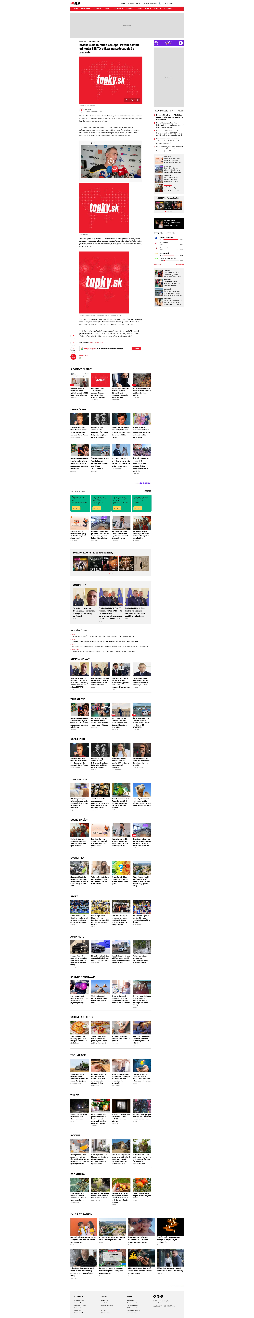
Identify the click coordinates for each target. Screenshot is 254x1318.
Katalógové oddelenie (133, 1308)
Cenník (102, 1308)
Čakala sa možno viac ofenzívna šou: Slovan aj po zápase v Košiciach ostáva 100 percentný (79, 919)
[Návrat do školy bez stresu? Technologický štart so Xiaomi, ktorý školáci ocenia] (100, 830)
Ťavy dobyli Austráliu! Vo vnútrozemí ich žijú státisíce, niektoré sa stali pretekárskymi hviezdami (142, 802)
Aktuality (135, 1007)
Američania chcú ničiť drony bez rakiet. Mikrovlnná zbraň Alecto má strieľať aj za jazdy (79, 1077)
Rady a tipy (115, 1043)
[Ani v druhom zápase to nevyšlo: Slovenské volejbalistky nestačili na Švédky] (142, 907)
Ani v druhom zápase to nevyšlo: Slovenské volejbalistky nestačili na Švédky (141, 919)
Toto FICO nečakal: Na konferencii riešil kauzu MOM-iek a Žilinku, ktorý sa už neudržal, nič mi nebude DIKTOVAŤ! (79, 682)
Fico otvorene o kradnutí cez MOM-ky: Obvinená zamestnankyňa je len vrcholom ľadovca (100, 681)
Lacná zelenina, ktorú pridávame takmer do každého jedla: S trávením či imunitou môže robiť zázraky (98, 1118)
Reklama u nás (104, 1300)
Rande (91, 343)
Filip (144, 3)
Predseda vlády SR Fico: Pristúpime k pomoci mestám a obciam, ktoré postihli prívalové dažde (135, 612)
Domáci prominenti (75, 767)
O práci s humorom (75, 1005)
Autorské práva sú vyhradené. (161, 1302)
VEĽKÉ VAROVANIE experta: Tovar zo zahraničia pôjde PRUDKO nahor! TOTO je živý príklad (173, 303)
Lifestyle (157, 9)
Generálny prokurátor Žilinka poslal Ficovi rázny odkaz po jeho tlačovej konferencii (84, 612)
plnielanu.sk (115, 848)
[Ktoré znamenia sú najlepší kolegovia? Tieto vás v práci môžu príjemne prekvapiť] (79, 987)
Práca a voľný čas (95, 1005)
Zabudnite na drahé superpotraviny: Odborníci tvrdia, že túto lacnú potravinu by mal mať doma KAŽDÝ (100, 803)
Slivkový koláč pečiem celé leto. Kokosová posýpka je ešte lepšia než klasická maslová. (99, 1039)
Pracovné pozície (77, 491)
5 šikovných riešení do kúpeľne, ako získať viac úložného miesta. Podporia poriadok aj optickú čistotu (99, 1159)
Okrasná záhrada (95, 1200)
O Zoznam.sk (78, 1296)
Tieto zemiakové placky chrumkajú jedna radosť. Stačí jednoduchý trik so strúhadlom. (78, 1039)
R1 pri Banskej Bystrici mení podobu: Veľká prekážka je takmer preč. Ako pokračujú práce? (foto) (141, 881)
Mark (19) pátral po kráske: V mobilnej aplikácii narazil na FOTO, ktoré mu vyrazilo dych (79, 391)
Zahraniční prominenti (138, 767)
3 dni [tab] (172, 110)
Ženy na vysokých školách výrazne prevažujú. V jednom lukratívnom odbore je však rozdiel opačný (142, 1000)
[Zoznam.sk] (158, 1306)
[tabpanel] (169, 133)
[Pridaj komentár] (73, 336)
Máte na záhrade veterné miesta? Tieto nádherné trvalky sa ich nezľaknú (100, 1195)
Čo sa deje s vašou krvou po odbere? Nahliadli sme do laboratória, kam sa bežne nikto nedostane (100, 534)
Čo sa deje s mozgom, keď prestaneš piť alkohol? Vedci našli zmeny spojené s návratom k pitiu (99, 1078)
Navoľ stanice (157, 264)
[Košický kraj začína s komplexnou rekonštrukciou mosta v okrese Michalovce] (142, 947)
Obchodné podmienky (107, 1305)
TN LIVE (74, 1095)
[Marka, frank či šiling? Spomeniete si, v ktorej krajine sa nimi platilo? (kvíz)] (121, 868)
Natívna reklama (105, 1313)
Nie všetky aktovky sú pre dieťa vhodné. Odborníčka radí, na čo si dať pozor (142, 1116)
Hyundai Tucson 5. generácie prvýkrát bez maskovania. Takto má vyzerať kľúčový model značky (78, 960)
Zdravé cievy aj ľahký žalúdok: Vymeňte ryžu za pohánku (121, 1038)
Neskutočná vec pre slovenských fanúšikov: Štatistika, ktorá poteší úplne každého (141, 534)
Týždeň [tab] (180, 110)
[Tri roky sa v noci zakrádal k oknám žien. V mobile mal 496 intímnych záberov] (121, 1106)
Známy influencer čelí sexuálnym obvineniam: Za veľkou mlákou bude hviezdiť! (141, 761)
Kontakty (130, 1296)
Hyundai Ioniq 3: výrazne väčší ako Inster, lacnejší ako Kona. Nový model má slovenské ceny (121, 959)
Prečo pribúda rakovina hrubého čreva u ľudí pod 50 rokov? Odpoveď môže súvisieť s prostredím (121, 1078)
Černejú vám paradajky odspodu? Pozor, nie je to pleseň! (142, 1195)
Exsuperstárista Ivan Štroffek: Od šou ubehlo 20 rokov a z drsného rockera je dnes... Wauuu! (103, 636)
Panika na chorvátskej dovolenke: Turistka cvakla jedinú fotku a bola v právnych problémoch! (103, 651)
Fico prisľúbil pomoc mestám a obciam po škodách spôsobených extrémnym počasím (140, 681)
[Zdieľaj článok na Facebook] (73, 343)
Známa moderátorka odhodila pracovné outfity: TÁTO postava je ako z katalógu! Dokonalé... (120, 762)
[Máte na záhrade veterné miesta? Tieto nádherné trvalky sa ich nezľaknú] (100, 1185)
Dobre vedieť (73, 540)
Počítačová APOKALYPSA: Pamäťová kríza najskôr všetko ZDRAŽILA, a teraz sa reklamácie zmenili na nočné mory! (110, 646)
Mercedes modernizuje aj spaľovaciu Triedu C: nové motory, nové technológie (100, 958)
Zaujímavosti (118, 9)
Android (135, 1083)
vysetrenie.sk (94, 810)
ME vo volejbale (137, 924)
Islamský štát (115, 399)
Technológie (78, 1055)
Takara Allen (99, 343)
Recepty (114, 1204)
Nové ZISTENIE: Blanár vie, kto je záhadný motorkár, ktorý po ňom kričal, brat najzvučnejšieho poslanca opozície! (121, 682)
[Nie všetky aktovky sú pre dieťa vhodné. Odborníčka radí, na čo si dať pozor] (142, 1106)
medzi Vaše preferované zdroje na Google (103, 349)
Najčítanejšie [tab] (161, 110)
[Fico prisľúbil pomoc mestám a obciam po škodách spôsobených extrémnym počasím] (142, 669)
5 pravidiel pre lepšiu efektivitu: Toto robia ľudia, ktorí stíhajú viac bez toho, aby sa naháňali (121, 999)
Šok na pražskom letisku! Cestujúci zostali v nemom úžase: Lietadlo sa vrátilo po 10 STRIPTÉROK (141, 722)
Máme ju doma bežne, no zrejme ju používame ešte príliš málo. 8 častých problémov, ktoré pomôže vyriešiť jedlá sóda (79, 1159)
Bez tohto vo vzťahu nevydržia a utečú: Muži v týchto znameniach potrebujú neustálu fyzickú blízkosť (173, 225)
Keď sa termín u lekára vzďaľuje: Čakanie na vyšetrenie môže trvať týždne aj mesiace (120, 534)
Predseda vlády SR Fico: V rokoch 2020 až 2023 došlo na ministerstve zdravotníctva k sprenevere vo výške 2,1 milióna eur (110, 613)
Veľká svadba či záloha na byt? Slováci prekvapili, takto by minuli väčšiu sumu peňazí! (100, 880)
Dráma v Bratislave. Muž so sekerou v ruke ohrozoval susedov (78, 1116)
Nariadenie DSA (78, 1313)
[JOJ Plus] (156, 259)
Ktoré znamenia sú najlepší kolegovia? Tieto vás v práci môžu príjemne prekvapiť (79, 999)
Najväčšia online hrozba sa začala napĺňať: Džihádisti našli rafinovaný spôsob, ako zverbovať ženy (120, 392)
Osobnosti (93, 769)
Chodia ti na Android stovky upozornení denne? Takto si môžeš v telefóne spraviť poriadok (142, 1077)
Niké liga (72, 924)
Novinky (114, 965)
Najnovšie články (79, 630)
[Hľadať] (181, 9)
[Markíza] (156, 238)
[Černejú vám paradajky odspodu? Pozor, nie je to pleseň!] (142, 1185)
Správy (74, 618)
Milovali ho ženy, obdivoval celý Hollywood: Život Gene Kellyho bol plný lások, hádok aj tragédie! (105, 641)
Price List (103, 1310)
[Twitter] (161, 1296)
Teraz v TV (158, 233)
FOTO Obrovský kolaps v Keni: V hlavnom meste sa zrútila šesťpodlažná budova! (142, 391)
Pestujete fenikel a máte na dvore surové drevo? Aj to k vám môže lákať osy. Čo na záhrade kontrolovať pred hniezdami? (142, 1159)
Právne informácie (79, 1300)
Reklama (104, 1296)
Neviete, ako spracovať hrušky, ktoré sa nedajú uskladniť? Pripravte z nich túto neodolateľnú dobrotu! (120, 1197)
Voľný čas (168, 9)
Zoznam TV (79, 584)
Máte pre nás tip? (131, 1313)
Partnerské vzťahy (169, 220)
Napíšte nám (77, 1310)
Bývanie (75, 1135)
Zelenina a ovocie (74, 1202)
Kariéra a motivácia (82, 976)
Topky (90, 41)
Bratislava (135, 687)
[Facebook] (154, 1296)
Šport (107, 9)
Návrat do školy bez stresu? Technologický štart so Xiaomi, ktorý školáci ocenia (78, 534)
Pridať (137, 349)
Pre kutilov (77, 1174)
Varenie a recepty (81, 1017)
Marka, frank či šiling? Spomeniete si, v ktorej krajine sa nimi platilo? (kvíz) (120, 880)
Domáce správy (80, 658)
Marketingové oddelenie (133, 1310)
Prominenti (97, 9)
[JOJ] (156, 243)
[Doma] (156, 253)
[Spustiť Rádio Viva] (168, 42)
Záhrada (135, 1200)
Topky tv (148, 9)
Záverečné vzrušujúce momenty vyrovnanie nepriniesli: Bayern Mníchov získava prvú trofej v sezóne (119, 920)
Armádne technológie (75, 1083)
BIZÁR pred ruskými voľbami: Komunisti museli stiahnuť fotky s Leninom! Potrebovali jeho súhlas (120, 722)
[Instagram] (158, 1296)
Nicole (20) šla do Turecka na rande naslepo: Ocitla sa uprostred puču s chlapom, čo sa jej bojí (99, 392)
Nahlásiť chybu (83, 356)
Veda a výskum (95, 1085)
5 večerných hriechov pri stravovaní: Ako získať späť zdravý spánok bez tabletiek (141, 1039)
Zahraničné (85, 9)
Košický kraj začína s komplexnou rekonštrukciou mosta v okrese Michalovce (141, 959)
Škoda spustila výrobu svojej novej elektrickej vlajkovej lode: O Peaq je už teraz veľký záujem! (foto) (79, 881)
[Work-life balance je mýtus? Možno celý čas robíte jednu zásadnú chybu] (100, 987)
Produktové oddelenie (133, 1303)
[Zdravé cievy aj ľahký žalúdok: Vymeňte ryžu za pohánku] (121, 1027)
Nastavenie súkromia (80, 1305)
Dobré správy (79, 819)
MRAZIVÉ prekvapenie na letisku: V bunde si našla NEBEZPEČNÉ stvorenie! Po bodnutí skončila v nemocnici (79, 803)
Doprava (135, 965)
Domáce (75, 9)
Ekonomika (130, 9)
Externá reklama (105, 1303)
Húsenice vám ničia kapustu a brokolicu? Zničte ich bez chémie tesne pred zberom (78, 1196)
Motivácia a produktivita (118, 1005)
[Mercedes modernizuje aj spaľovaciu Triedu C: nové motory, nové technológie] (100, 947)
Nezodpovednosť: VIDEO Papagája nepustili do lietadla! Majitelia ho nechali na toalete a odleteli (120, 803)
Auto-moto (77, 936)
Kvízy (140, 9)
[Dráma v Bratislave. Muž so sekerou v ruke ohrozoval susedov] (79, 1106)
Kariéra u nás (77, 1308)
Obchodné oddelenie (133, 1305)
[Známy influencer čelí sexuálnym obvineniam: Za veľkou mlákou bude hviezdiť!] (142, 750)
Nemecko (114, 927)
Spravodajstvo (130, 1300)
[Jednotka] (156, 248)
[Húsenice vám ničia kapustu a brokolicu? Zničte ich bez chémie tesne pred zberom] (79, 1185)
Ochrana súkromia (79, 1303)
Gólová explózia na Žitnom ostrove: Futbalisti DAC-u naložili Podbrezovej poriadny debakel (100, 920)
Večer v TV (170, 233)
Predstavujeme (74, 967)
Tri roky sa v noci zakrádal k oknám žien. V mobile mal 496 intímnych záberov (121, 1117)
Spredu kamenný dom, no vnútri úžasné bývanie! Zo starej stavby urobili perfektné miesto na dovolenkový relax (121, 1159)
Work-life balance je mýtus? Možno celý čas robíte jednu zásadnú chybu (99, 999)
